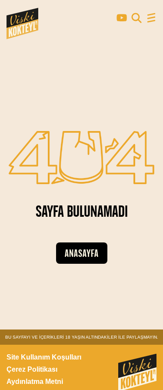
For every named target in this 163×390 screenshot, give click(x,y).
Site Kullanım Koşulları (44, 357)
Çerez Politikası (32, 369)
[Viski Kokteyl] (22, 34)
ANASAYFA (82, 253)
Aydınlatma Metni (35, 381)
